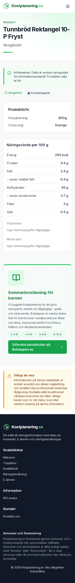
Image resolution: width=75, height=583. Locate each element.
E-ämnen (9, 479)
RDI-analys (10, 498)
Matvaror (9, 457)
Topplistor (10, 463)
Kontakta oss (11, 516)
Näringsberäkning (15, 474)
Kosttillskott (10, 468)
